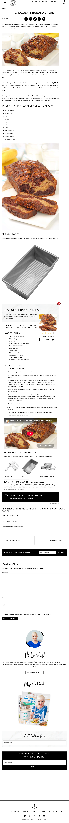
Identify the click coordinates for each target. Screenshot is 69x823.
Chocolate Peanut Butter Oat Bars (12, 526)
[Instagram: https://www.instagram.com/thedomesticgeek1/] (30, 816)
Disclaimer (25, 811)
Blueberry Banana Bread (9, 521)
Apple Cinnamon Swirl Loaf (10, 515)
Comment (5, 572)
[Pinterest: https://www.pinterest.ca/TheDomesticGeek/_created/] (34, 816)
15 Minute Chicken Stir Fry (55, 540)
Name (4, 598)
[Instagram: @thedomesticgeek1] (7, 497)
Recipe (5, 18)
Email (4, 605)
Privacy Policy (13, 811)
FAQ (60, 811)
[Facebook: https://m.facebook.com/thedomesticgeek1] (25, 816)
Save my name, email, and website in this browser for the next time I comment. (28, 614)
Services (44, 811)
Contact (35, 811)
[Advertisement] (34, 787)
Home (3, 8)
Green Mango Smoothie (13, 540)
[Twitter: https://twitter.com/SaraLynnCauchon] (39, 816)
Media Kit (53, 811)
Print (48, 340)
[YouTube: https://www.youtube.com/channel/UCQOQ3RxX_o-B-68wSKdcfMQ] (44, 816)
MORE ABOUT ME (33, 673)
